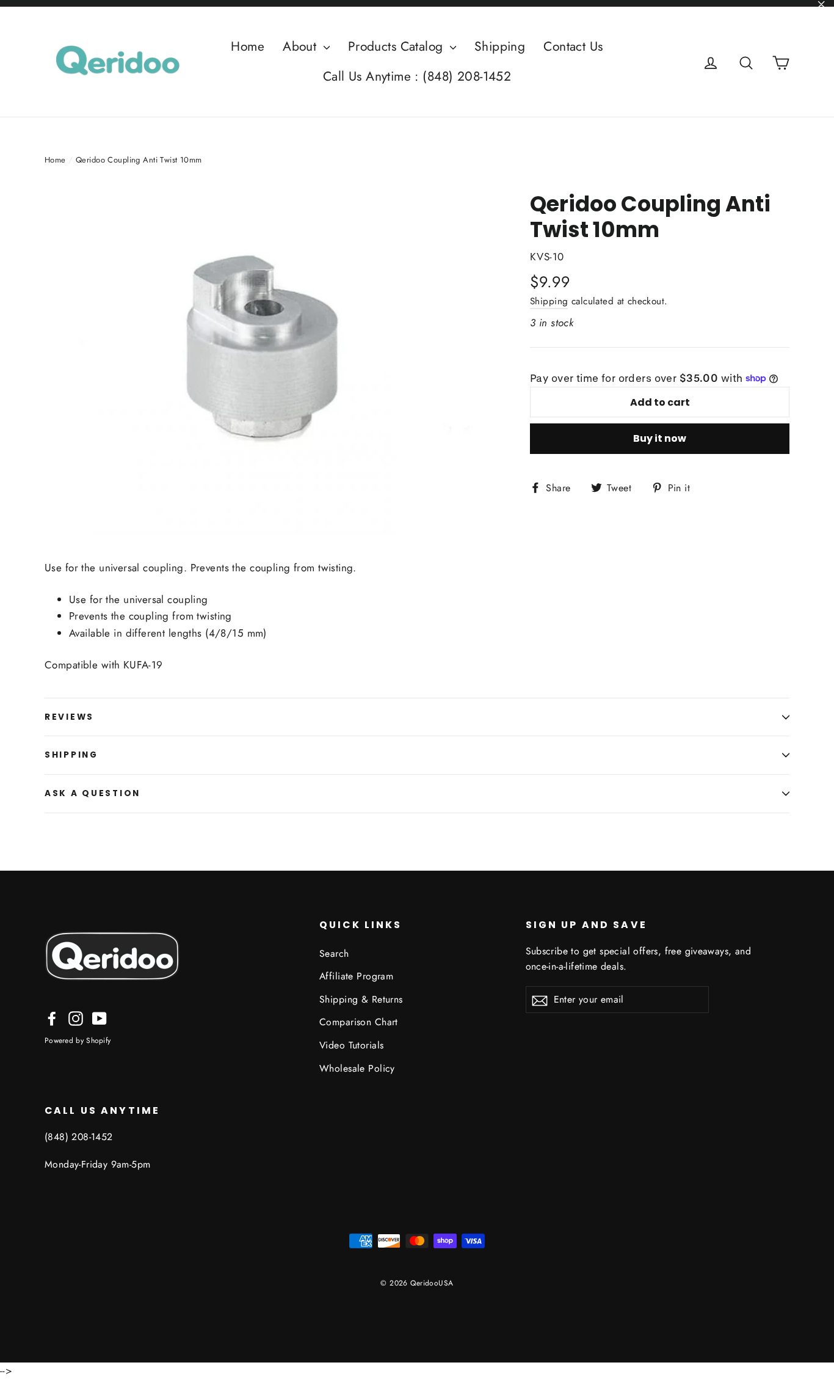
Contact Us (573, 46)
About (302, 46)
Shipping (499, 46)
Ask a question (92, 793)
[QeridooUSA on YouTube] (99, 1017)
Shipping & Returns (361, 999)
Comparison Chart (358, 1022)
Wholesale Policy (357, 1068)
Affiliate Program (356, 976)
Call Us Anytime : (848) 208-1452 (417, 76)
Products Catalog (397, 46)
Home (247, 46)
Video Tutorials (351, 1045)
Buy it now (659, 438)
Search (334, 953)
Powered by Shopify (78, 1040)
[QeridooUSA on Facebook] (52, 1017)
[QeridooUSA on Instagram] (75, 1017)
